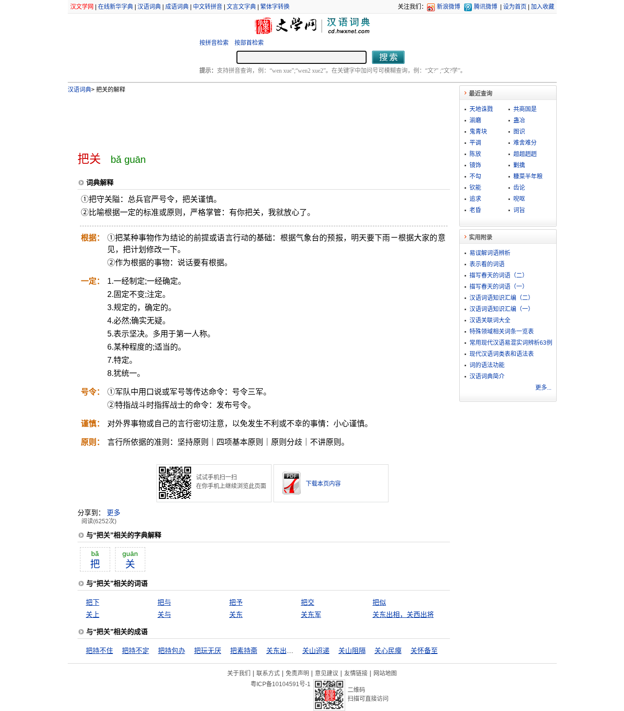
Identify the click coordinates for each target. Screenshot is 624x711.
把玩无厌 (207, 650)
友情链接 (356, 673)
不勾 (475, 176)
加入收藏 (542, 6)
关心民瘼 (388, 650)
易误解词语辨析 (489, 253)
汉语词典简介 (487, 376)
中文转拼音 (207, 6)
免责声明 (297, 673)
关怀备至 (424, 650)
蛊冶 (519, 120)
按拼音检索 (214, 43)
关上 (92, 614)
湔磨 (475, 120)
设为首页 (514, 6)
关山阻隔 (352, 650)
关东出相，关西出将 (403, 614)
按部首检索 (249, 43)
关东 (236, 614)
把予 (236, 602)
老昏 (475, 210)
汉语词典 (149, 6)
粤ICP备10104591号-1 (281, 684)
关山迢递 (316, 650)
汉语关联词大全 (489, 320)
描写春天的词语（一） (498, 286)
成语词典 (177, 6)
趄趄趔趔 (525, 154)
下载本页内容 (323, 483)
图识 (519, 131)
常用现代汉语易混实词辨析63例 (510, 342)
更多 (113, 512)
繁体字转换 (275, 6)
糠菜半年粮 (528, 176)
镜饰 (475, 165)
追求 (475, 199)
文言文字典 (241, 6)
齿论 (519, 187)
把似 (379, 602)
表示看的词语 (487, 264)
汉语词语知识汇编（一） (501, 309)
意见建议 (326, 673)
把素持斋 (243, 650)
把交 (307, 602)
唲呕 (519, 199)
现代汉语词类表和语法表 (501, 354)
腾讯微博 (485, 6)
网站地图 (385, 673)
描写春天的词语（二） (498, 275)
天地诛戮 (481, 109)
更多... (543, 387)
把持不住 (99, 650)
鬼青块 (478, 131)
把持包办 (171, 650)
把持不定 (135, 650)
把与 (164, 602)
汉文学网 (82, 6)
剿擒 (519, 165)
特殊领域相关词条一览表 (501, 331)
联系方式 (268, 673)
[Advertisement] (247, 118)
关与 (164, 614)
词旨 (519, 210)
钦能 (475, 187)
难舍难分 (525, 142)
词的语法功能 (487, 365)
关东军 (311, 614)
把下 (92, 602)
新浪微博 (448, 6)
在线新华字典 (115, 6)
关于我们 (239, 673)
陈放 (475, 154)
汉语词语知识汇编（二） (501, 298)
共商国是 (525, 109)
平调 (475, 142)
